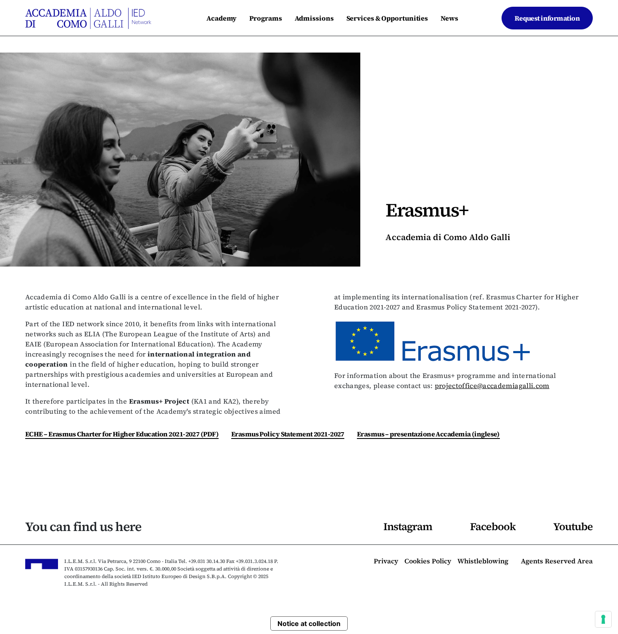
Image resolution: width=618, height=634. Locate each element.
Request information (547, 18)
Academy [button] (221, 18)
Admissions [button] (314, 18)
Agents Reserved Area (557, 561)
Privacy (386, 561)
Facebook (492, 526)
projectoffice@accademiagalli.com (492, 385)
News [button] (449, 18)
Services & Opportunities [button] (387, 18)
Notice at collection (309, 623)
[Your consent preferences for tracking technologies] (603, 619)
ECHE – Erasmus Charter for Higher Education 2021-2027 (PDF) (122, 434)
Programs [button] (265, 18)
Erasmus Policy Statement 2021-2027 (287, 434)
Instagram (407, 526)
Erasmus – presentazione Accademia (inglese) (428, 434)
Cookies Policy (427, 561)
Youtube (573, 526)
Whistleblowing (482, 561)
